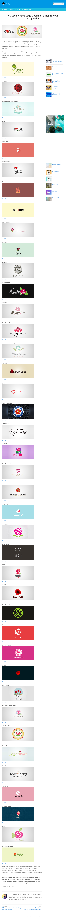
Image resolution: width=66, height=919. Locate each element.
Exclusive (17, 9)
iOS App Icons (55, 191)
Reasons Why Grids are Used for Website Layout (57, 81)
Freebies (11, 9)
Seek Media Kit (55, 178)
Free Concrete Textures (57, 197)
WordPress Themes (26, 9)
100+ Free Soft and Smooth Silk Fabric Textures (56, 95)
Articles (4, 9)
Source (4, 77)
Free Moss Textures (56, 184)
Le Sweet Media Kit (56, 171)
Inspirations (11, 886)
